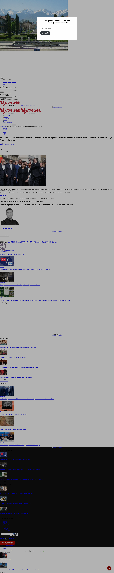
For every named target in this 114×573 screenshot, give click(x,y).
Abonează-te (44, 33)
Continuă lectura (57, 36)
